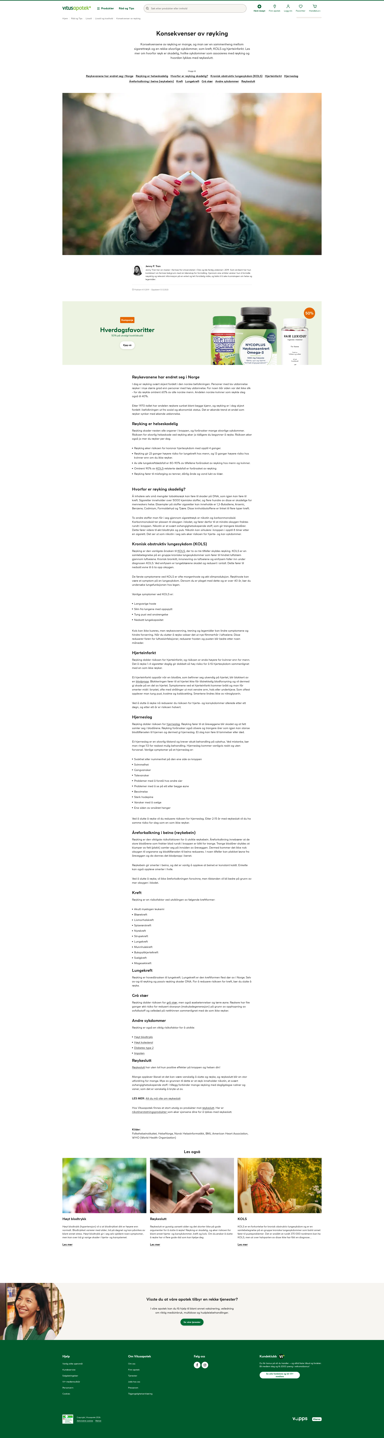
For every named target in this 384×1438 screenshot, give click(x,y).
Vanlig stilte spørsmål (72, 1363)
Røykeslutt (248, 81)
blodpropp (142, 681)
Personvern (67, 1387)
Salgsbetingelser (70, 1375)
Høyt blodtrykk (143, 1037)
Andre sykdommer (227, 81)
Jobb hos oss (134, 1381)
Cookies (66, 1393)
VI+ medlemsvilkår (71, 1381)
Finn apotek (134, 1369)
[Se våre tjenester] (192, 1311)
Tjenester (132, 1375)
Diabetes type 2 (143, 1048)
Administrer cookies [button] (85, 1421)
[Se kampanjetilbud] (127, 333)
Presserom (133, 1387)
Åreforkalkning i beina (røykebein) (151, 81)
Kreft (179, 81)
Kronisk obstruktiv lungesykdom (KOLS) (236, 76)
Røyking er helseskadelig (152, 76)
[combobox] (195, 8)
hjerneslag (173, 724)
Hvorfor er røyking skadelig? (189, 76)
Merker (98, 1421)
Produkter (107, 8)
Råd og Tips (126, 8)
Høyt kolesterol (143, 1042)
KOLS (160, 468)
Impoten (139, 1053)
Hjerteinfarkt (273, 76)
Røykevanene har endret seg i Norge (109, 76)
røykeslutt (208, 1108)
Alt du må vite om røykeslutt (163, 1098)
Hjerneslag (291, 76)
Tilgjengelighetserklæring (140, 1393)
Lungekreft (192, 81)
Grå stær (207, 81)
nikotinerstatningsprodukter (150, 1112)
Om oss (131, 1363)
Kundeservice (68, 1369)
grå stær (172, 1002)
